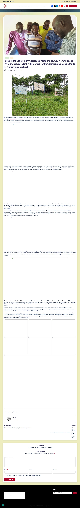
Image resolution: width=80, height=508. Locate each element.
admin (14, 417)
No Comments (19, 70)
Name (6, 470)
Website (54, 470)
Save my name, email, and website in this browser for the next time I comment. (23, 475)
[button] (73, 6)
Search (54, 489)
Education (7, 57)
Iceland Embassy (12, 119)
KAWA (12, 57)
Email (30, 470)
